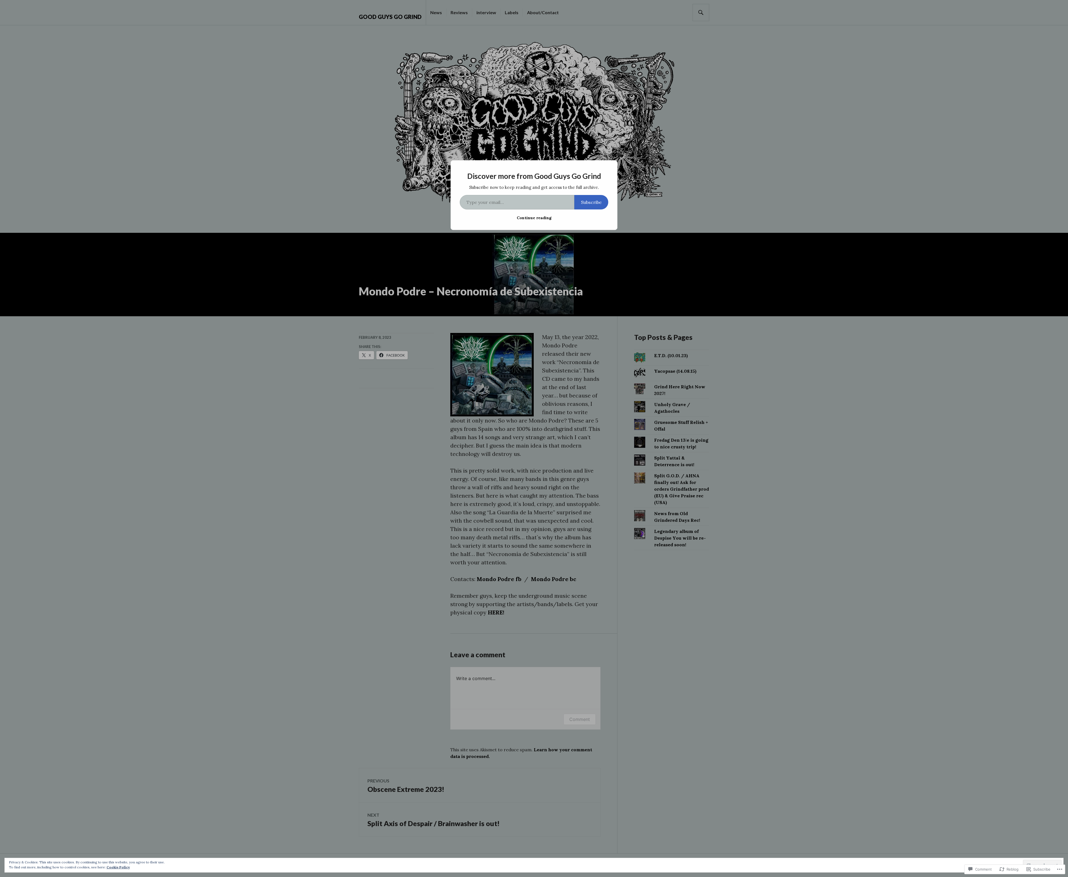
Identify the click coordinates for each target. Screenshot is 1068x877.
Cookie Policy (118, 867)
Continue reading (534, 217)
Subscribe (591, 202)
